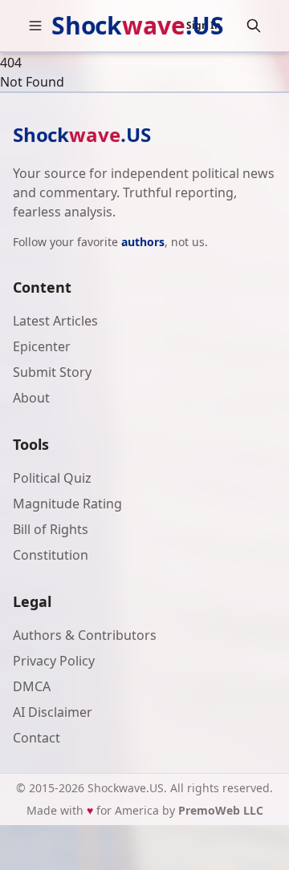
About (31, 398)
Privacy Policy (54, 661)
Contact (36, 738)
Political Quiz (52, 478)
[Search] (254, 26)
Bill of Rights (50, 529)
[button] (35, 26)
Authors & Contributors (85, 635)
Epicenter (42, 346)
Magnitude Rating (67, 503)
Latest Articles (55, 321)
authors (143, 241)
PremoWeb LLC (220, 810)
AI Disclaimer (52, 712)
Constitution (50, 555)
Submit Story (52, 372)
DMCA (32, 686)
